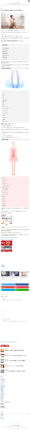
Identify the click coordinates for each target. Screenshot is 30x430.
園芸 (1, 390)
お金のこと (2, 380)
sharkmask (6, 296)
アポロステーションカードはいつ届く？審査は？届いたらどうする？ (15, 355)
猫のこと (2, 395)
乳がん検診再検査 (3, 386)
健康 (2, 293)
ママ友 (1, 384)
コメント (3, 301)
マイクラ (2, 383)
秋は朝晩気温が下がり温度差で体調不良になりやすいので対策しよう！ (5, 278)
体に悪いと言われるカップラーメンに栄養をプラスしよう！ (10, 342)
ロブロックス (2, 385)
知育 (1, 397)
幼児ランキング (3, 404)
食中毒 (1, 400)
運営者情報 (19, 423)
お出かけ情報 (2, 379)
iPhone (1, 378)
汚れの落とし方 (3, 393)
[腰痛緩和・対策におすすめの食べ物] (24, 273)
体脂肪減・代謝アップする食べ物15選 (7, 239)
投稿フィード (2, 417)
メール (3, 313)
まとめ (2, 294)
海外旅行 (2, 394)
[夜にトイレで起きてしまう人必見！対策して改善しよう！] (14, 273)
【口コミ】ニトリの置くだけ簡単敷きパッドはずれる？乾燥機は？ (15, 360)
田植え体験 (2, 396)
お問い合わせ (12, 423)
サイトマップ (15, 423)
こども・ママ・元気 (15, 3)
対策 (5, 294)
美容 (1, 398)
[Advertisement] (15, 257)
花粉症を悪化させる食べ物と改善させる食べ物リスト (10, 237)
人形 (1, 387)
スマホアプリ (2, 381)
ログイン (2, 416)
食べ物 (6, 294)
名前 (2, 310)
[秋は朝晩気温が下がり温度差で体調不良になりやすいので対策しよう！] (5, 273)
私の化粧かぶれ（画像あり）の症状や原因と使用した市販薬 (14, 350)
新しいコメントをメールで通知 (6, 318)
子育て (1, 391)
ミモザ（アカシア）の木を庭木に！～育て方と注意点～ (10, 341)
